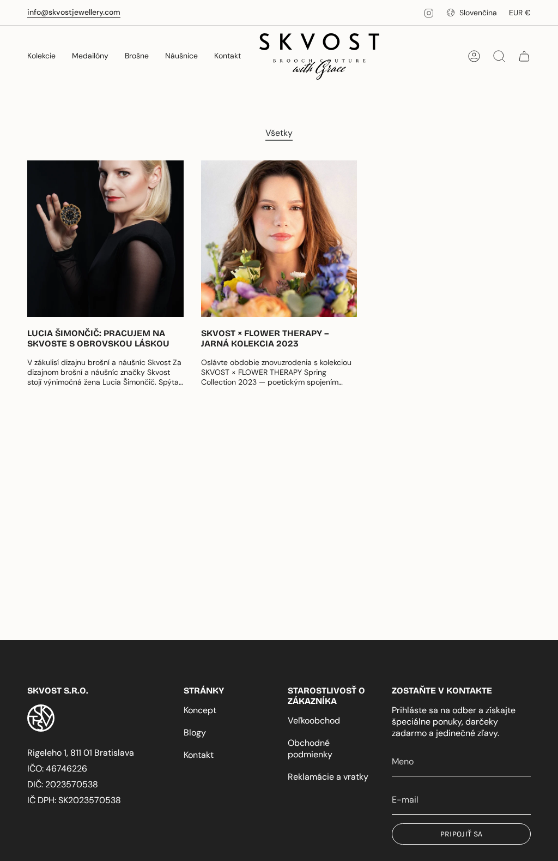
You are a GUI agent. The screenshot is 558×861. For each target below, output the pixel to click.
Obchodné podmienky (310, 748)
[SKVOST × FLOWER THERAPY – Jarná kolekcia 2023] (279, 238)
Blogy (195, 732)
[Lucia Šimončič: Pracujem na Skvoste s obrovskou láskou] (105, 238)
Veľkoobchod (314, 720)
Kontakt (199, 755)
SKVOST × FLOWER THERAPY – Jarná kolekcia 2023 (265, 338)
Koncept (200, 710)
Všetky (279, 133)
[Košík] (524, 56)
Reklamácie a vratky (328, 776)
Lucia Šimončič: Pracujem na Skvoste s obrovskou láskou (98, 338)
